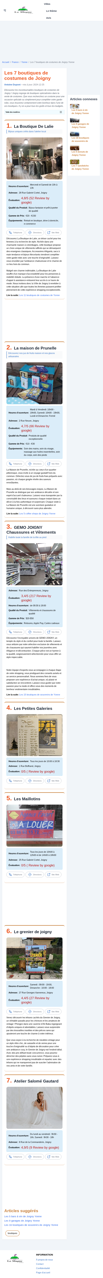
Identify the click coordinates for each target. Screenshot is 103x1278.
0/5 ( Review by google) (38, 771)
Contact (39, 1264)
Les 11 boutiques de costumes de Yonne (39, 295)
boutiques (12, 1233)
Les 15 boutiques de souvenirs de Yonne (39, 695)
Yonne (24, 62)
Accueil (5, 62)
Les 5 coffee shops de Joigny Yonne (37, 513)
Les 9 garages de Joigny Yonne (22, 1220)
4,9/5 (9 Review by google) (40, 1147)
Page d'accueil (43, 1272)
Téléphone (17, 232)
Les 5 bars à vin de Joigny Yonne (23, 1216)
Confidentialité (43, 1268)
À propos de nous (44, 1260)
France (15, 62)
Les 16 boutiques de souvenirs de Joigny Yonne (31, 1225)
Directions (37, 232)
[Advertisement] (51, 39)
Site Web (55, 232)
